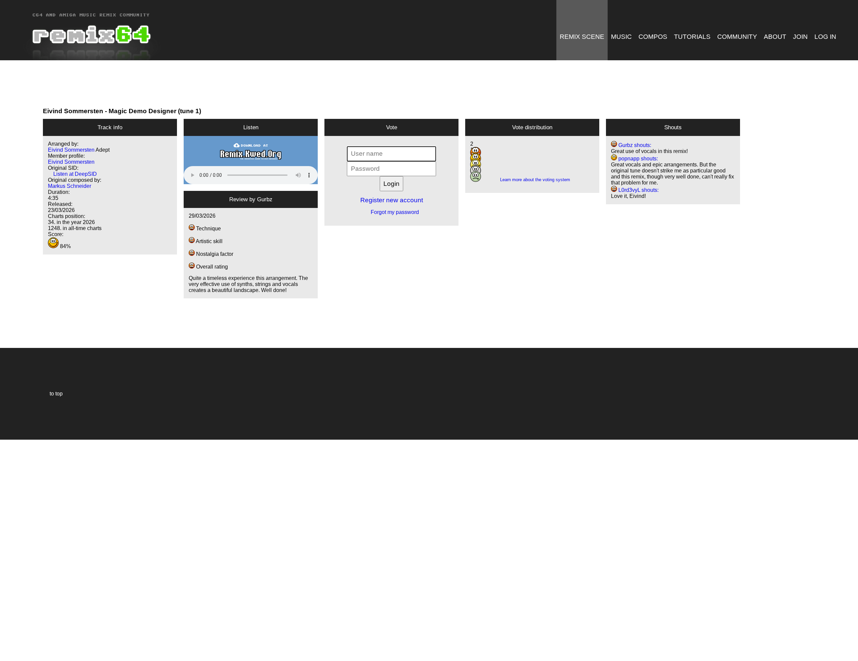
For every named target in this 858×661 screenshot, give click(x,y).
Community (737, 36)
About (775, 36)
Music (621, 36)
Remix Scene (582, 36)
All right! (7, 635)
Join (800, 36)
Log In (825, 36)
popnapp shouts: (637, 158)
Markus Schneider (69, 186)
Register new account (391, 200)
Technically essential (13, 550)
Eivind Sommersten (73, 111)
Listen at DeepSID (72, 174)
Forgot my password (391, 212)
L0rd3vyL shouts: (638, 190)
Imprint (8, 646)
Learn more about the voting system (532, 179)
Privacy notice (9, 655)
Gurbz (264, 199)
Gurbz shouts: (634, 145)
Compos (652, 36)
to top (53, 393)
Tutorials (692, 36)
